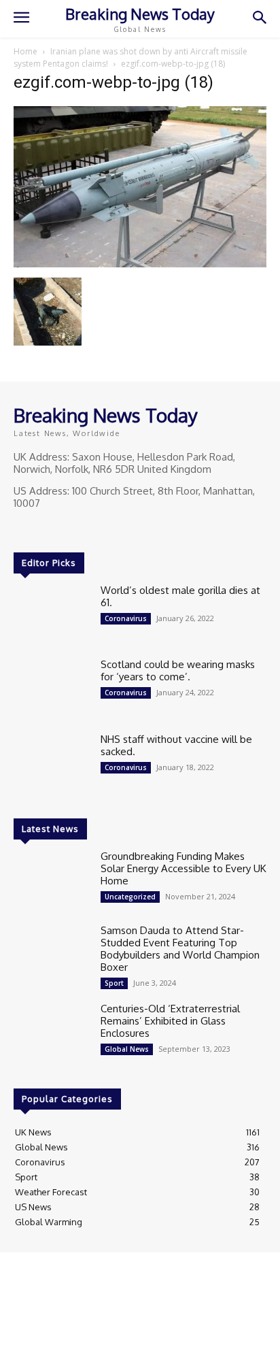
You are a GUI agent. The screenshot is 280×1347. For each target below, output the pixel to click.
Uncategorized (130, 896)
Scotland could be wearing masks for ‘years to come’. (178, 670)
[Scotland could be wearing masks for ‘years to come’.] (52, 689)
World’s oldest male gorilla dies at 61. (180, 596)
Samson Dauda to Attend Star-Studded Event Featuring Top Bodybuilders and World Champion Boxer (180, 949)
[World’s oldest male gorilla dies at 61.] (52, 614)
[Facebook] (23, 528)
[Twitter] (61, 528)
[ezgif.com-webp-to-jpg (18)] (140, 263)
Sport (114, 983)
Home (25, 51)
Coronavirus (126, 618)
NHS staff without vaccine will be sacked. (176, 745)
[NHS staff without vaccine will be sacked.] (52, 763)
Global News (127, 1049)
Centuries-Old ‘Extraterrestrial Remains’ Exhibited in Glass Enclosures (170, 1021)
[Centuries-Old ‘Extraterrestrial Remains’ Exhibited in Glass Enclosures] (52, 1033)
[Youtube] (80, 528)
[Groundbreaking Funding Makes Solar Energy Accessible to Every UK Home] (52, 880)
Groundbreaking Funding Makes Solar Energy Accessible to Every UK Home (183, 868)
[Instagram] (42, 528)
